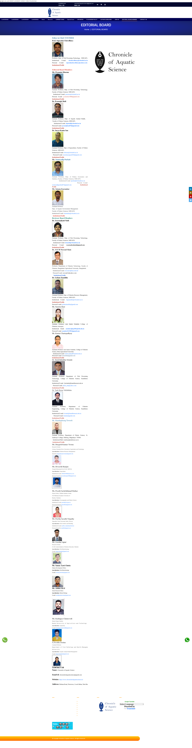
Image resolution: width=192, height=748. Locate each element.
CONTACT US (143, 19)
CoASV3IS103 (15, 19)
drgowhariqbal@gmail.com (62, 551)
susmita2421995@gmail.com (71, 331)
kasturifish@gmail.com (68, 355)
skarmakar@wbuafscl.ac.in (71, 213)
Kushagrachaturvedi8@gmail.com (64, 628)
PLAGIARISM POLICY (91, 19)
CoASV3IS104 (25, 19)
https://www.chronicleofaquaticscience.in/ (71, 679)
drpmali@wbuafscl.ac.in (73, 123)
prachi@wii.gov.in (66, 502)
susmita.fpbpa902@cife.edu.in (75, 328)
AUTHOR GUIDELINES (106, 19)
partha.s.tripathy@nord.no (68, 525)
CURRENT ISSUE (60, 19)
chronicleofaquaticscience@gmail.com (83, 3)
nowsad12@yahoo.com (69, 273)
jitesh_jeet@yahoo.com (69, 385)
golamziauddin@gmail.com (70, 304)
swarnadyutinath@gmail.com (75, 245)
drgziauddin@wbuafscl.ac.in (74, 300)
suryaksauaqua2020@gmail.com (72, 155)
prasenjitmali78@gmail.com (70, 126)
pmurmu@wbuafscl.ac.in (72, 94)
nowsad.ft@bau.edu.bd (71, 270)
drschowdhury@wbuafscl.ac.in (78, 60)
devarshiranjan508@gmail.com (68, 475)
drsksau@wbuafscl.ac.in (71, 152)
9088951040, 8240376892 (63, 701)
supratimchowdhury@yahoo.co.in (76, 63)
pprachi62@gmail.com (66, 504)
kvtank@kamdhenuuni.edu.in (72, 413)
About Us (50, 19)
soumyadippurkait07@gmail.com (61, 185)
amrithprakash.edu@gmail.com (63, 595)
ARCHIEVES (80, 19)
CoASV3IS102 (5, 19)
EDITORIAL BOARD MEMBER (129, 19)
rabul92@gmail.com (66, 528)
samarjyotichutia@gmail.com (63, 572)
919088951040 (62, 3)
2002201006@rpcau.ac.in (68, 473)
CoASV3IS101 (35, 19)
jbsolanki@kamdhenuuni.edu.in (73, 383)
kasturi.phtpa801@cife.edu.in (73, 353)
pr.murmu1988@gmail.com (71, 96)
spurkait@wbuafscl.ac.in (78, 181)
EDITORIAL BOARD (82, 715)
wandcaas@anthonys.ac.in (71, 440)
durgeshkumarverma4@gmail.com (65, 453)
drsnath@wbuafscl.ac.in (72, 242)
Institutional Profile (58, 65)
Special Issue (70, 19)
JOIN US (117, 19)
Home (43, 19)
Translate (131, 708)
